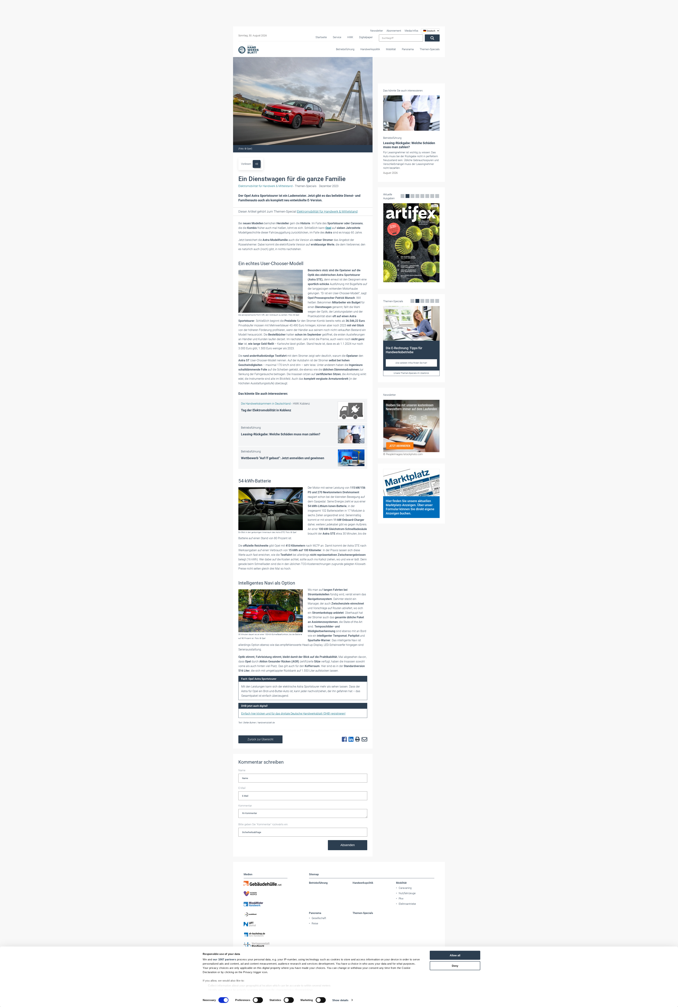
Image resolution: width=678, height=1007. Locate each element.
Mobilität (391, 49)
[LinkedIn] (350, 739)
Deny (455, 965)
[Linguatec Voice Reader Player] (257, 164)
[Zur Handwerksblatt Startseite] (248, 49)
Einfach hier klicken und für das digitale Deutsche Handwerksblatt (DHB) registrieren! (293, 713)
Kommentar (245, 805)
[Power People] (265, 893)
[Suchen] (432, 38)
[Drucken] (356, 739)
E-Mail (241, 788)
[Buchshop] (265, 934)
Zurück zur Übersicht (260, 739)
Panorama (408, 49)
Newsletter (376, 30)
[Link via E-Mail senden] (363, 739)
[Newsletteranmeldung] (411, 446)
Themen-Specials (430, 49)
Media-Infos (411, 30)
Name (241, 770)
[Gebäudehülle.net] (265, 883)
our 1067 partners (224, 959)
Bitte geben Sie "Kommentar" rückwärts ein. (263, 824)
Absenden (347, 845)
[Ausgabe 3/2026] (411, 231)
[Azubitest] (265, 914)
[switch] (258, 1000)
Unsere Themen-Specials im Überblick (411, 395)
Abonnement (393, 30)
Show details (340, 1000)
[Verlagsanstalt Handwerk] (265, 944)
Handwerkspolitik (370, 49)
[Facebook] (343, 739)
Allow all (455, 955)
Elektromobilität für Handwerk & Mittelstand (327, 211)
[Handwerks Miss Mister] (265, 903)
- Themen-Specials (277, 186)
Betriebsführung (345, 49)
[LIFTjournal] (265, 924)
